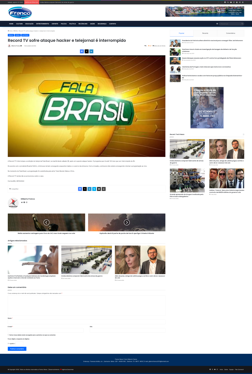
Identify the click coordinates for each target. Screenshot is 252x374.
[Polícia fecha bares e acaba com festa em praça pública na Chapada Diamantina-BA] (175, 78)
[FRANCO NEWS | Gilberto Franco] (22, 12)
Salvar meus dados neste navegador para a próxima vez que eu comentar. (32, 335)
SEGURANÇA (102, 24)
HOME (11, 24)
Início (11, 31)
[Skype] (94, 189)
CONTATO (112, 24)
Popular (181, 33)
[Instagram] (26, 202)
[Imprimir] (104, 189)
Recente (205, 33)
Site (91, 326)
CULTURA (19, 24)
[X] (87, 51)
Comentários (230, 33)
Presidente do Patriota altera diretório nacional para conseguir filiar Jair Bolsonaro (212, 41)
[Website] (22, 202)
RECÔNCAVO (83, 24)
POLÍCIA (64, 24)
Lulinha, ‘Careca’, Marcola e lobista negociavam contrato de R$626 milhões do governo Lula (226, 191)
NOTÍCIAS (25, 35)
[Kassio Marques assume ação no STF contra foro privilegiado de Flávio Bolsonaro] (175, 61)
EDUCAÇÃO (29, 24)
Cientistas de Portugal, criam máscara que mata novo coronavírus (206, 67)
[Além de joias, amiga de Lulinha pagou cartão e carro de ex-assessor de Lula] (140, 260)
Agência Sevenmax (68, 369)
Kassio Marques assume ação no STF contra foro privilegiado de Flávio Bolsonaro (211, 58)
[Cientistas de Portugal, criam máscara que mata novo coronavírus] (175, 69)
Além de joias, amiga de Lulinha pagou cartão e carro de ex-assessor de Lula (63, 2)
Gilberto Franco (15, 46)
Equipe (231, 369)
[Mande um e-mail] (21, 46)
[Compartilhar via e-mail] (99, 189)
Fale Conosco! (239, 369)
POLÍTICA (72, 24)
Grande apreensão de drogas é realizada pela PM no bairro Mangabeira (186, 195)
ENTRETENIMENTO (42, 24)
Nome (10, 318)
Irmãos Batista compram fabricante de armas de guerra (81, 276)
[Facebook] (82, 51)
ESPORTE (55, 24)
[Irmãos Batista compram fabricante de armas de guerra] (86, 260)
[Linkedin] (91, 51)
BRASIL (16, 31)
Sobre (226, 369)
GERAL (18, 35)
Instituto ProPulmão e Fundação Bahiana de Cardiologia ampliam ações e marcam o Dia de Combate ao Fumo (32, 277)
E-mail (10, 326)
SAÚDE (92, 24)
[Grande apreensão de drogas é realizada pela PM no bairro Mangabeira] (187, 180)
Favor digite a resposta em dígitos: (19, 339)
